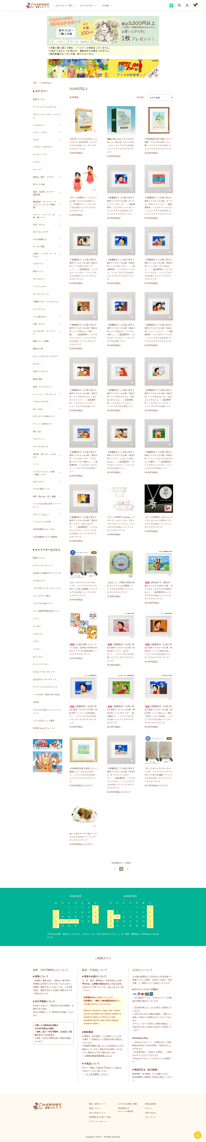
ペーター (37, 649)
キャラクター (86, 5)
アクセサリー (39, 125)
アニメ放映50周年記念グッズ (46, 611)
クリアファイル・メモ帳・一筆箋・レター (44, 473)
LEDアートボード (40, 371)
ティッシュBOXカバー (43, 424)
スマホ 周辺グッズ (41, 489)
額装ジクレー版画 (41, 341)
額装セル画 (38, 349)
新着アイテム (39, 99)
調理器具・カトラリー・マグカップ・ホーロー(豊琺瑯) (44, 204)
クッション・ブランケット (44, 394)
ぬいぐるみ (38, 408)
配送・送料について (97, 1104)
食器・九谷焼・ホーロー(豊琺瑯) (44, 193)
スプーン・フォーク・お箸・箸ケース (44, 216)
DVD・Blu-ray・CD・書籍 (44, 496)
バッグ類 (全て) (40, 316)
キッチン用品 (39, 246)
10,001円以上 (46, 83)
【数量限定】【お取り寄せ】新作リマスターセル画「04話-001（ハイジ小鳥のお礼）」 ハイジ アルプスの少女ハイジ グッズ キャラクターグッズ (158, 650)
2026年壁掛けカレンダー (44, 529)
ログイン (148, 1108)
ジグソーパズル (40, 132)
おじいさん (38, 656)
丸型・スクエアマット (43, 387)
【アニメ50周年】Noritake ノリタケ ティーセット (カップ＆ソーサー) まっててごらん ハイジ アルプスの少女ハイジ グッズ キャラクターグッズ (121, 523)
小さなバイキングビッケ (44, 672)
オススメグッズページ (43, 565)
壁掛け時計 (38, 379)
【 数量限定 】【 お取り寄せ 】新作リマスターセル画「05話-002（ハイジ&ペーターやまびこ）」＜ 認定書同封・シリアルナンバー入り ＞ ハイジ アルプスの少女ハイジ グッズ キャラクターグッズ (159, 269)
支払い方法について (97, 1113)
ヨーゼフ (37, 626)
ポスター (37, 364)
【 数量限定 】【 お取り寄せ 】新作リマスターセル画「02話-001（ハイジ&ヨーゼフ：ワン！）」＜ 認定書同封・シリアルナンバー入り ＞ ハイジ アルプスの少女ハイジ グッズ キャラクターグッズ (83, 269)
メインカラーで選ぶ (42, 596)
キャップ (37, 169)
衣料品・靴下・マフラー (44, 177)
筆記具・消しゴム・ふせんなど (44, 455)
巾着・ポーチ (39, 323)
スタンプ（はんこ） (42, 514)
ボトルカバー (39, 279)
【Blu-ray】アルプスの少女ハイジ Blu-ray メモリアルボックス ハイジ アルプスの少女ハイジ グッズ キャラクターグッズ (120, 145)
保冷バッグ (38, 271)
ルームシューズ (40, 154)
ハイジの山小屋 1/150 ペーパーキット (47, 505)
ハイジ (36, 618)
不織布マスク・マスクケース (45, 301)
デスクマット (39, 439)
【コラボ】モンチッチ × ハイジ (47, 588)
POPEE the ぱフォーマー (44, 728)
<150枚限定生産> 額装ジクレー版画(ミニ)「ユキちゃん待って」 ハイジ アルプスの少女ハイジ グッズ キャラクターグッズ (83, 774)
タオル (36, 139)
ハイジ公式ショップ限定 (44, 720)
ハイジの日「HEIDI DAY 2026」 (47, 694)
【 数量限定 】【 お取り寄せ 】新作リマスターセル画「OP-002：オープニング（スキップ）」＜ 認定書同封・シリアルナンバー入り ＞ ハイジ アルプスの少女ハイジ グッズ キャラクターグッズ (121, 778)
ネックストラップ (41, 294)
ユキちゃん (38, 634)
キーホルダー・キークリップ (44, 332)
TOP (35, 83)
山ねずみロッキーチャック (44, 679)
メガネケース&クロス (42, 147)
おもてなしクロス (41, 232)
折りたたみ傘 (39, 184)
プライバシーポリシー (98, 1121)
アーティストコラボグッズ (44, 107)
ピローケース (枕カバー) (44, 416)
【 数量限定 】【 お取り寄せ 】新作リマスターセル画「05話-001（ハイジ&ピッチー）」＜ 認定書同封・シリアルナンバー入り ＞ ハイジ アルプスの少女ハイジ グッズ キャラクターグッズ (121, 269)
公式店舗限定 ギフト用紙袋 (45, 537)
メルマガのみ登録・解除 (127, 1104)
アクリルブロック (41, 446)
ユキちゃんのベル (41, 401)
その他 (105, 5)
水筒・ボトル (39, 224)
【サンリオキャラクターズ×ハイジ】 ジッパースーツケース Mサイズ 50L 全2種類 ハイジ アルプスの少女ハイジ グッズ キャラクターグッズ (83, 588)
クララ (36, 641)
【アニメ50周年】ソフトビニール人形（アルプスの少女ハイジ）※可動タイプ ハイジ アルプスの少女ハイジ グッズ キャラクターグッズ (83, 204)
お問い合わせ (150, 1113)
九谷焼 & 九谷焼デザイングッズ (47, 573)
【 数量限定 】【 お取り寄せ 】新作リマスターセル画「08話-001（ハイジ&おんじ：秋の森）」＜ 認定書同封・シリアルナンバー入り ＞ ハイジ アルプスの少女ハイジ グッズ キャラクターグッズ (83, 334)
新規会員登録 (150, 1104)
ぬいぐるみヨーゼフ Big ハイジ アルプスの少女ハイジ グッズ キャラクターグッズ (83, 836)
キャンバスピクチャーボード (45, 356)
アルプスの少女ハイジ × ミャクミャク (47, 711)
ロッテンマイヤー (41, 664)
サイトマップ (150, 1117)
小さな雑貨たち (40, 239)
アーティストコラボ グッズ (45, 687)
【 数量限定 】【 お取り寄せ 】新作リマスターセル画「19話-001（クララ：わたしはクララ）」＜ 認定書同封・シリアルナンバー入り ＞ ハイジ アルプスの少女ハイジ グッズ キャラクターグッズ (83, 527)
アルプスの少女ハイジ (43, 603)
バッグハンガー (40, 286)
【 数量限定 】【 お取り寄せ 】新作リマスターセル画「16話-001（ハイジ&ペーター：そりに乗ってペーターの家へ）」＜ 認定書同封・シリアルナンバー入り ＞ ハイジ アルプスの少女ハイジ (83, 462)
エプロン (37, 162)
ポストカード (39, 481)
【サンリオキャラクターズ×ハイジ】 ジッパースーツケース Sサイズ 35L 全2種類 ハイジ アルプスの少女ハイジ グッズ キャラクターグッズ (158, 774)
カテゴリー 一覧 (63, 5)
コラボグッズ (39, 580)
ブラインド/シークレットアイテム (47, 116)
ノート (36, 464)
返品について (94, 1108)
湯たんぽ (37, 431)
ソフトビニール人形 (42, 522)
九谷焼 (36, 702)
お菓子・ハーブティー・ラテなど (44, 255)
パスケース (38, 263)
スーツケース (39, 309)
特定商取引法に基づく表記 (100, 1117)
